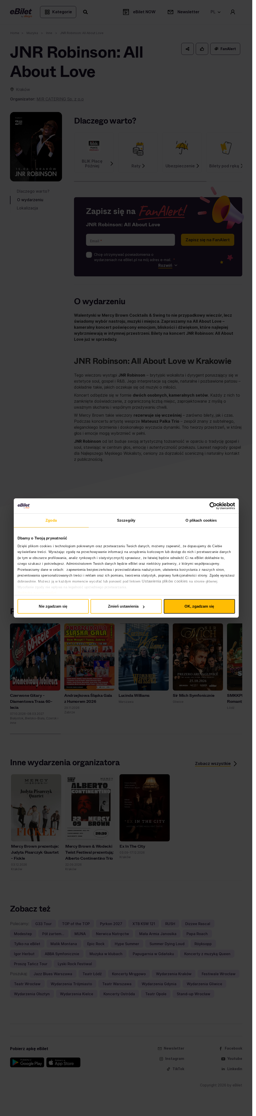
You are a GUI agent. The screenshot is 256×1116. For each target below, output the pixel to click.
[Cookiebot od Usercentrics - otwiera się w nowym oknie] (213, 506)
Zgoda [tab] (51, 520)
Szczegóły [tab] (126, 520)
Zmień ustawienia (123, 606)
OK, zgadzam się (199, 606)
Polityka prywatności (37, 593)
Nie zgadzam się (53, 606)
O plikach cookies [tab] (201, 520)
